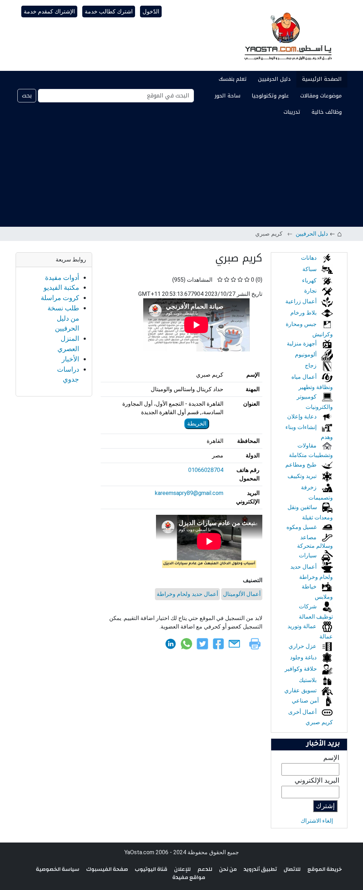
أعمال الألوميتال (242, 594)
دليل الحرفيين (274, 79)
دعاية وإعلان (302, 416)
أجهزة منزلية (302, 343)
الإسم (331, 758)
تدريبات (292, 112)
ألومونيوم (306, 354)
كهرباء (310, 280)
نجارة (311, 290)
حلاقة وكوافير (301, 668)
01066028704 (205, 470)
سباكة (310, 269)
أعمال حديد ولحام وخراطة (187, 594)
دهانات (309, 257)
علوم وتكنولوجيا (270, 96)
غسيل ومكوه (302, 527)
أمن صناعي (306, 700)
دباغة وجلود (304, 657)
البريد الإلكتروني (317, 780)
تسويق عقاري (301, 690)
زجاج (311, 365)
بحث (27, 95)
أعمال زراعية (301, 301)
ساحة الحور (227, 96)
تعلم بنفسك (233, 79)
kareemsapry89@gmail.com (189, 493)
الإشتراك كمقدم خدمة (49, 11)
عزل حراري (303, 646)
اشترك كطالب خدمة (109, 11)
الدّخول (151, 11)
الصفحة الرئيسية (322, 79)
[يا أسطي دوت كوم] (287, 35)
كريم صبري (319, 722)
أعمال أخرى (303, 712)
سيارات (308, 555)
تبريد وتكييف (302, 476)
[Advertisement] (181, 173)
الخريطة (196, 423)
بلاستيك (308, 680)
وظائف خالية (327, 112)
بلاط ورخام (304, 312)
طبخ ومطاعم (301, 464)
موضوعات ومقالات (321, 96)
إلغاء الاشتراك (317, 820)
